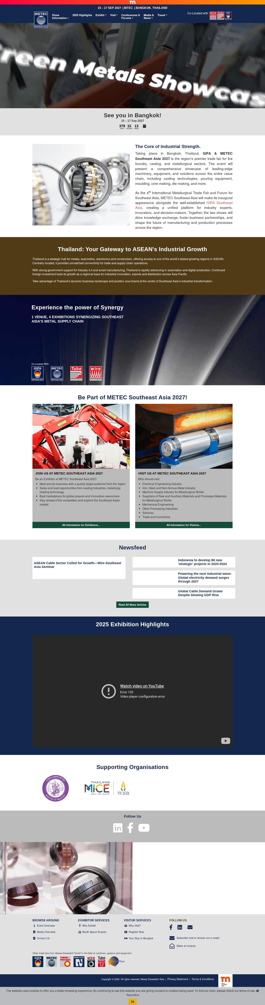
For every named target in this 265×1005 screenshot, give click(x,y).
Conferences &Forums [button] (130, 16)
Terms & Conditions (203, 979)
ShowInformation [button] (59, 16)
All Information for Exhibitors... (81, 525)
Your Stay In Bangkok (141, 938)
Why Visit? (135, 925)
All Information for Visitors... (184, 525)
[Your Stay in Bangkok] (125, 938)
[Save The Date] (144, 126)
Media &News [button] (149, 16)
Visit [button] (113, 15)
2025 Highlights (82, 15)
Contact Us (43, 938)
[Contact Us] (34, 938)
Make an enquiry (185, 946)
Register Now (136, 932)
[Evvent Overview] (34, 925)
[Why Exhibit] (80, 925)
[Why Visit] (125, 925)
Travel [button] (161, 15)
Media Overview (46, 932)
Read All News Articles (132, 604)
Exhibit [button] (100, 15)
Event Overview (46, 925)
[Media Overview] (34, 932)
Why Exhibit (89, 925)
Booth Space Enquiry (94, 932)
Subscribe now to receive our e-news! (197, 938)
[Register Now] (125, 932)
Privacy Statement (177, 979)
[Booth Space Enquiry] (80, 932)
